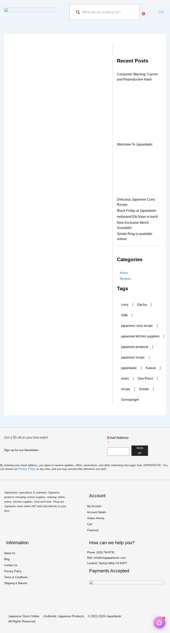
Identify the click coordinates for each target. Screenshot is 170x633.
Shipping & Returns (15, 583)
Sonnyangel (130, 399)
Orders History (95, 518)
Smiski (144, 389)
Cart (89, 524)
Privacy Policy (27, 469)
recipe (125, 389)
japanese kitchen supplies (140, 336)
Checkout (92, 530)
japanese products (134, 347)
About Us (9, 553)
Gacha (142, 304)
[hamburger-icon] (161, 12)
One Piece (145, 378)
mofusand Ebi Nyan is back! (137, 216)
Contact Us (11, 565)
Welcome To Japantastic (135, 144)
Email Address (118, 437)
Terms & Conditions (16, 577)
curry (124, 304)
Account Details (96, 512)
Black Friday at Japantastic (137, 210)
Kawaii (151, 368)
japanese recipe (133, 357)
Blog (7, 559)
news (125, 378)
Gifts (124, 315)
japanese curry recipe (137, 325)
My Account (94, 506)
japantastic (129, 368)
